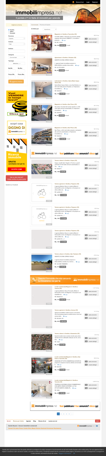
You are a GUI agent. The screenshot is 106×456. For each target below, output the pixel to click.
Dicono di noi (80, 2)
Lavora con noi (53, 421)
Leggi (64, 40)
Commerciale (34, 25)
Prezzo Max (21, 74)
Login (88, 2)
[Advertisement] (53, 443)
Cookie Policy (27, 428)
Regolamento (57, 428)
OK (74, 453)
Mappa (34, 428)
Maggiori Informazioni (65, 453)
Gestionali (44, 428)
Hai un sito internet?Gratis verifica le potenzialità (16, 178)
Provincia (11, 36)
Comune (10, 41)
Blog (34, 421)
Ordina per (35, 29)
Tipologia (11, 61)
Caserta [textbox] (11, 38)
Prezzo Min (11, 74)
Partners (38, 428)
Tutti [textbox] (10, 44)
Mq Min (10, 68)
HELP (97, 421)
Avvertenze (50, 428)
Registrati (95, 2)
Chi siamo (16, 428)
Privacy (21, 428)
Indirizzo (10, 48)
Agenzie (28, 421)
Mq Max (20, 68)
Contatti (10, 428)
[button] (33, 42)
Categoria (11, 54)
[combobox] (16, 38)
